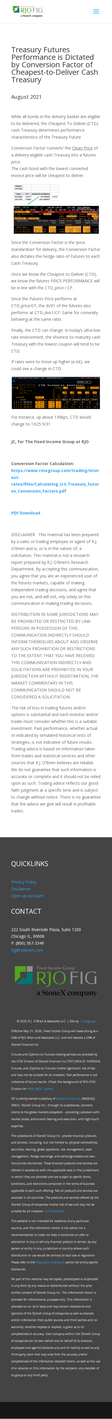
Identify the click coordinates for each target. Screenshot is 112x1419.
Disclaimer (21, 889)
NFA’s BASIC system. (40, 1089)
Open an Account (27, 895)
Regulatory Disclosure (50, 1262)
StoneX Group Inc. (68, 1099)
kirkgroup (88, 1021)
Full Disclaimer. (55, 1211)
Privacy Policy (23, 882)
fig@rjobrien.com (27, 950)
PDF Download (25, 513)
